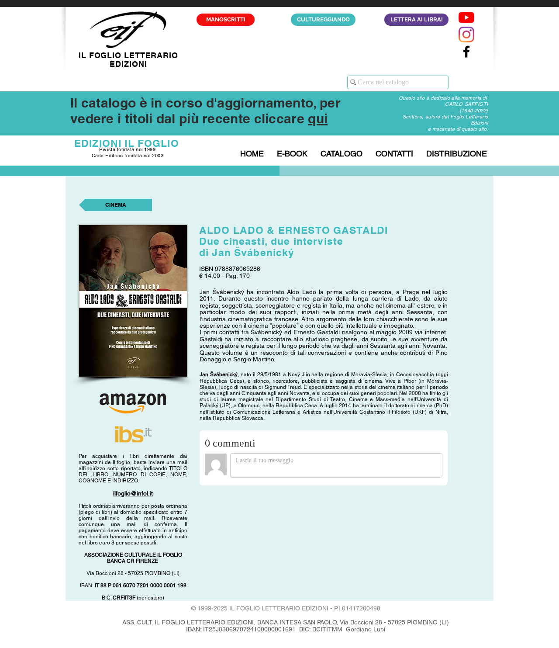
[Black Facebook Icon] (466, 51)
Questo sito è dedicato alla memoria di (443, 98)
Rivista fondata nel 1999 (127, 149)
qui (318, 118)
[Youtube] (466, 17)
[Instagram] (466, 34)
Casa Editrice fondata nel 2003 (128, 155)
